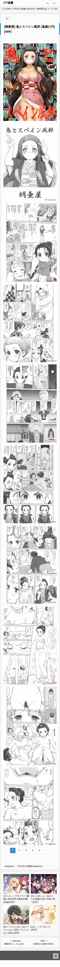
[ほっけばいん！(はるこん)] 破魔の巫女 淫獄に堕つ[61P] (43, 899)
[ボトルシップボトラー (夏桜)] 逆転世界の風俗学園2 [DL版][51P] (16, 899)
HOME (8, 9)
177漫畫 (8, 2)
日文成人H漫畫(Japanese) (24, 9)
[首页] (55, 956)
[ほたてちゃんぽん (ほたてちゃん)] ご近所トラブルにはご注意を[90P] (16, 929)
